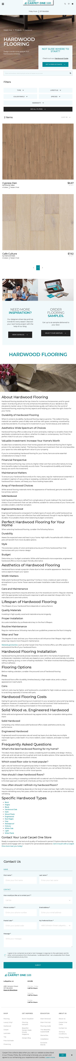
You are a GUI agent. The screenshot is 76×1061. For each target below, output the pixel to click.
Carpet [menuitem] (6, 1030)
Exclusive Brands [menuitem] (43, 1044)
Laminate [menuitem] (7, 1033)
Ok (62, 1055)
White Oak (9, 828)
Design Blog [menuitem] (26, 1038)
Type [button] (19, 90)
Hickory (8, 826)
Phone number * (9, 907)
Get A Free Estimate (54, 64)
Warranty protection (10, 645)
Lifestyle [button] (54, 90)
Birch (7, 802)
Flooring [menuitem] (7, 1019)
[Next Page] (42, 267)
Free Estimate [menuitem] (9, 1040)
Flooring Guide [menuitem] (45, 1026)
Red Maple (9, 819)
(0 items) (72, 4)
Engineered (9, 817)
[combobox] (36, 73)
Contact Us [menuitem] (63, 1028)
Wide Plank (9, 833)
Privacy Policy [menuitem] (64, 1037)
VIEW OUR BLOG (18, 335)
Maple (7, 805)
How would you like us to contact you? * (17, 895)
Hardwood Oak (11, 809)
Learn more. (50, 1057)
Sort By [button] (64, 117)
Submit (38, 965)
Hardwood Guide (61, 58)
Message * (7, 933)
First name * (8, 875)
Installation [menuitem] (44, 1039)
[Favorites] (69, 4)
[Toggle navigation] (3, 4)
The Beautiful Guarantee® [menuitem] (45, 1031)
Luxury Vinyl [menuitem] (8, 1022)
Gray (6, 821)
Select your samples (54, 333)
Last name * (43, 875)
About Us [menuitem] (62, 1019)
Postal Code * (8, 920)
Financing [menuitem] (7, 1044)
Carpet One (8, 30)
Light (7, 831)
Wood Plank (10, 814)
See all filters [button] (36, 109)
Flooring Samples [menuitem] (25, 1023)
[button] (65, 4)
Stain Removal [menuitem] (45, 1019)
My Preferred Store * (46, 920)
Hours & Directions (10, 990)
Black (7, 807)
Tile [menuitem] (5, 1037)
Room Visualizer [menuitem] (28, 1019)
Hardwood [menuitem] (7, 1026)
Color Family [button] (19, 96)
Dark (7, 812)
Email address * (44, 907)
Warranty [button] (36, 103)
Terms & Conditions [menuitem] (63, 1033)
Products (18, 30)
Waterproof (9, 824)
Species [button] (54, 96)
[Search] (70, 73)
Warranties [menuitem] (44, 1035)
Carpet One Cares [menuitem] (63, 1023)
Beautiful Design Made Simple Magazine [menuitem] (26, 1031)
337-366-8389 (44, 11)
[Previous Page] (34, 267)
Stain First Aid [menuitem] (45, 1022)
